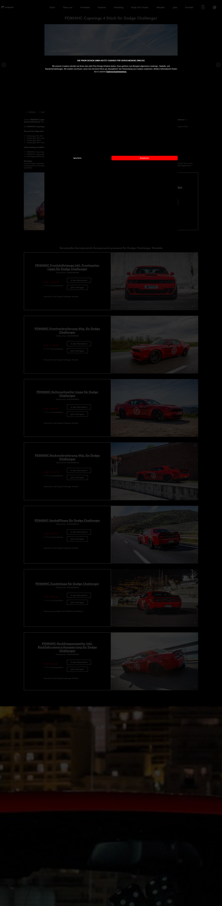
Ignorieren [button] (77, 158)
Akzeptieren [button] (144, 158)
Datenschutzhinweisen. (116, 72)
